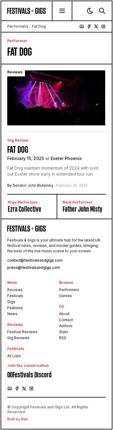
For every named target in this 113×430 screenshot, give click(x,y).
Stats (63, 332)
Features (15, 308)
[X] (96, 26)
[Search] (102, 10)
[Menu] (62, 10)
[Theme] (90, 10)
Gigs (11, 301)
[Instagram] (103, 26)
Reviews (15, 289)
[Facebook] (88, 26)
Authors (66, 326)
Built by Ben (17, 419)
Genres (65, 295)
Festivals (15, 295)
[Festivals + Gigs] (29, 10)
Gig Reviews (18, 338)
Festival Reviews (22, 332)
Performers (17, 26)
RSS (62, 338)
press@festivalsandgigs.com (33, 267)
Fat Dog (17, 150)
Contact (66, 320)
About (64, 314)
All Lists (14, 356)
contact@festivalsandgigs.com (35, 260)
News (12, 314)
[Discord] (81, 26)
